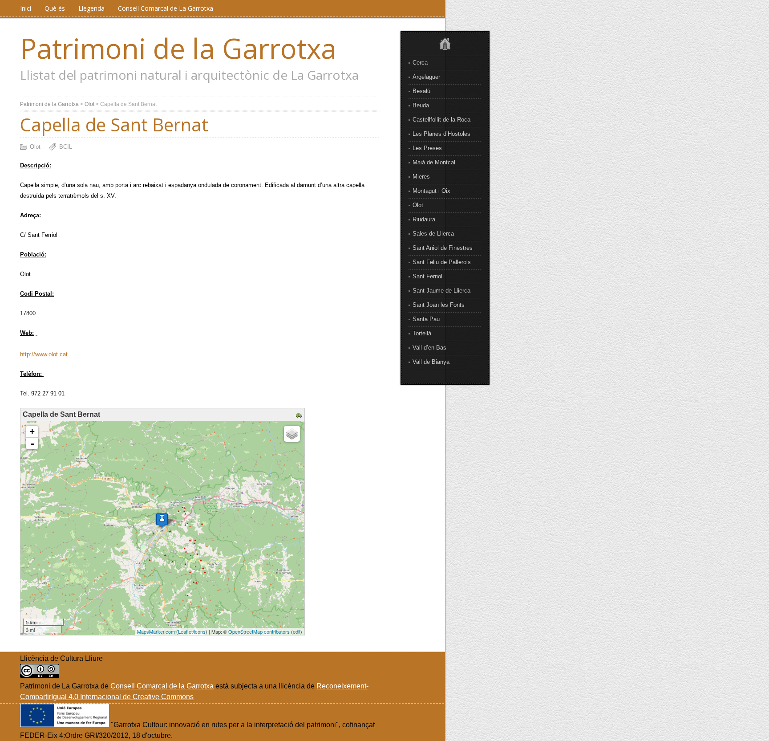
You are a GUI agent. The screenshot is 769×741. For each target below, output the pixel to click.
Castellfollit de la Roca (441, 119)
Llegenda (91, 8)
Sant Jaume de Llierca (441, 290)
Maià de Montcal (434, 162)
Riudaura (424, 219)
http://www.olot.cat (44, 354)
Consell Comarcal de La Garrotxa (165, 8)
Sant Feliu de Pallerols (442, 262)
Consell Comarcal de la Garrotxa (162, 686)
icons (200, 631)
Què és (55, 8)
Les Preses (427, 148)
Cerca (420, 62)
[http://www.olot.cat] (36, 333)
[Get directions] (300, 415)
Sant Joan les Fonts (439, 304)
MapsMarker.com (156, 631)
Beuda (421, 105)
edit (296, 631)
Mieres (421, 176)
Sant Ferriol (427, 276)
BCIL (65, 146)
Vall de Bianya (431, 361)
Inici (25, 8)
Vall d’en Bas (429, 347)
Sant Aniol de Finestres (443, 247)
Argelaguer (426, 76)
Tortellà (422, 333)
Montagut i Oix (431, 190)
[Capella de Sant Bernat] (162, 520)
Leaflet (185, 631)
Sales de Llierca (433, 233)
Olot (418, 205)
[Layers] (292, 434)
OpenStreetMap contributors (259, 631)
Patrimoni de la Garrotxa (178, 48)
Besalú (421, 91)
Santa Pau (426, 319)
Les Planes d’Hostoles (441, 133)
